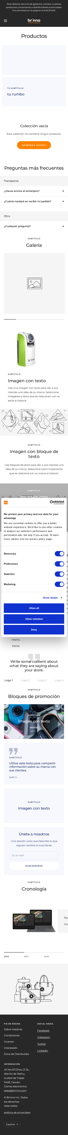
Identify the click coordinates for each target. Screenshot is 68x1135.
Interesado (10, 1047)
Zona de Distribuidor (16, 1054)
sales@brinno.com (15, 1090)
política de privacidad (17, 1112)
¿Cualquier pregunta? (17, 226)
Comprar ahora (34, 145)
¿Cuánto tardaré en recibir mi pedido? (27, 201)
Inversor (9, 1041)
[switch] (59, 564)
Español (10, 1124)
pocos (16, 646)
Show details (50, 597)
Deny (34, 629)
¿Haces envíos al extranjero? (22, 191)
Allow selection (34, 619)
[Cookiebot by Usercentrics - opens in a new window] (49, 502)
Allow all (34, 608)
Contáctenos (11, 1035)
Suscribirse (34, 865)
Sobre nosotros (13, 1029)
